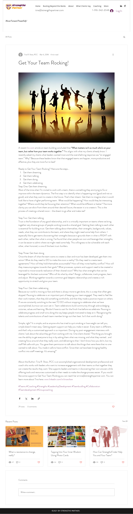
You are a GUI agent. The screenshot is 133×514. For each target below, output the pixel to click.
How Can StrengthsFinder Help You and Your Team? (107, 453)
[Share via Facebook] (19, 398)
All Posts (8, 37)
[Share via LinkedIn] (32, 398)
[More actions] (113, 54)
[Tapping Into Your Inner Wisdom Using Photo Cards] (66, 436)
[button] (124, 37)
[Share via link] (39, 398)
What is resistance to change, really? (22, 453)
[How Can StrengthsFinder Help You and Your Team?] (108, 436)
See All (125, 421)
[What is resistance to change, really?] (24, 436)
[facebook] (125, 6)
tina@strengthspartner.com (49, 10)
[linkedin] (121, 6)
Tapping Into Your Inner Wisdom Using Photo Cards (66, 453)
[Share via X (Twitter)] (26, 398)
